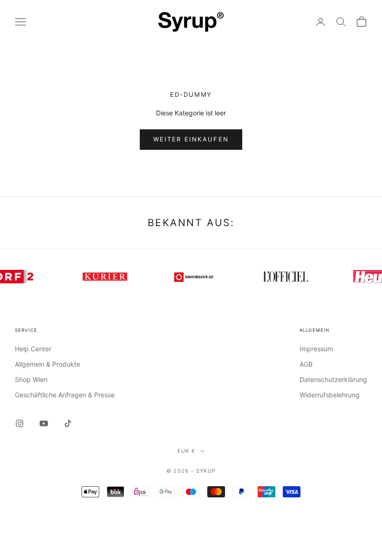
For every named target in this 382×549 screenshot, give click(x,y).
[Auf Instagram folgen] (19, 423)
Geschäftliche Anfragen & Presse (65, 395)
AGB (306, 364)
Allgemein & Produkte (47, 364)
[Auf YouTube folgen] (43, 423)
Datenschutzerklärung (333, 379)
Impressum (316, 349)
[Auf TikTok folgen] (68, 423)
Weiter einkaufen (191, 139)
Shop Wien (31, 379)
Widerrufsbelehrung (330, 395)
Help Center (33, 349)
